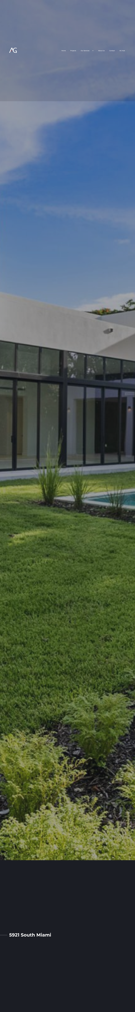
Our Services (85, 50)
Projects (73, 50)
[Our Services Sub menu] (92, 50)
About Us (101, 50)
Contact (112, 50)
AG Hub (122, 50)
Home (63, 50)
